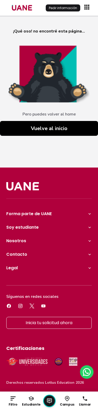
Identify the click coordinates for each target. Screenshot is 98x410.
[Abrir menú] (87, 8)
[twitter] (31, 306)
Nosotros (16, 241)
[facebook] (8, 306)
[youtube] (43, 306)
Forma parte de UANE (29, 214)
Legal (12, 268)
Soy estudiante (22, 227)
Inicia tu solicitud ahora (49, 323)
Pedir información (63, 8)
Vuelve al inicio (49, 128)
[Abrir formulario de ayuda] (49, 401)
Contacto (16, 254)
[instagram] (20, 306)
